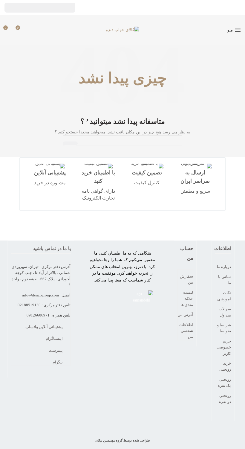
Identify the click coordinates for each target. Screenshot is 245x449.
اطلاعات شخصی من (186, 330)
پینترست (56, 350)
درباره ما (224, 266)
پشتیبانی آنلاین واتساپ (44, 327)
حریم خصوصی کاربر (224, 347)
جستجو (70, 143)
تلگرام (58, 362)
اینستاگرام (55, 338)
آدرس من (185, 314)
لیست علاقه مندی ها (186, 298)
